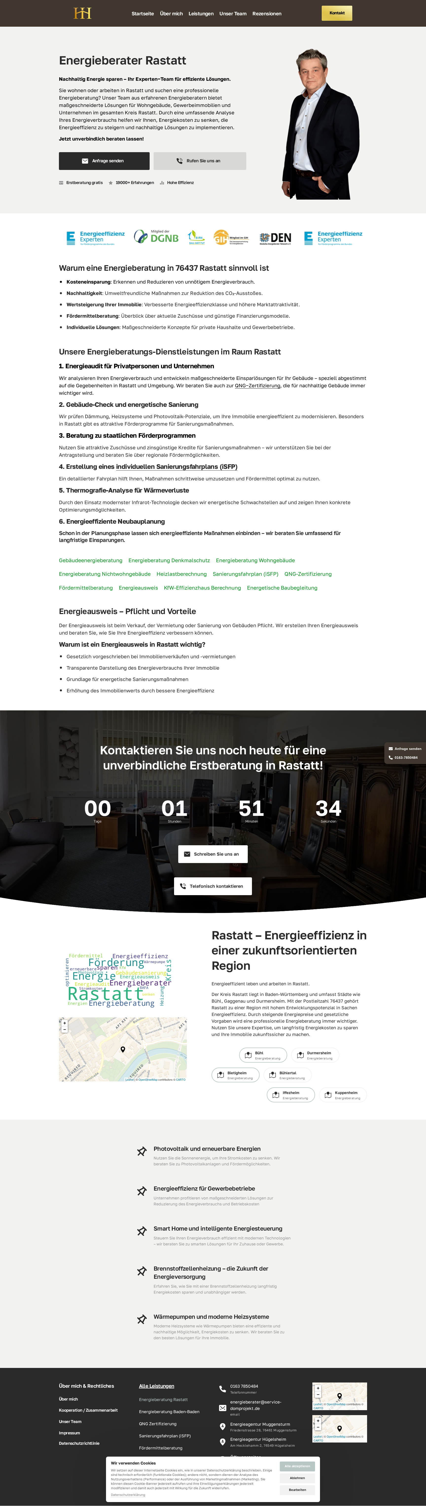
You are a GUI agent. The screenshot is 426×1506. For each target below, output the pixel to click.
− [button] (64, 1029)
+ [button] (64, 1023)
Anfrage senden (408, 749)
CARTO (181, 1079)
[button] (123, 1049)
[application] (123, 1049)
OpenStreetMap (148, 1079)
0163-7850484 (406, 758)
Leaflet (129, 1079)
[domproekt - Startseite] (82, 13)
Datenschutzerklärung (128, 1495)
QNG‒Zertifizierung (257, 385)
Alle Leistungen (156, 1386)
